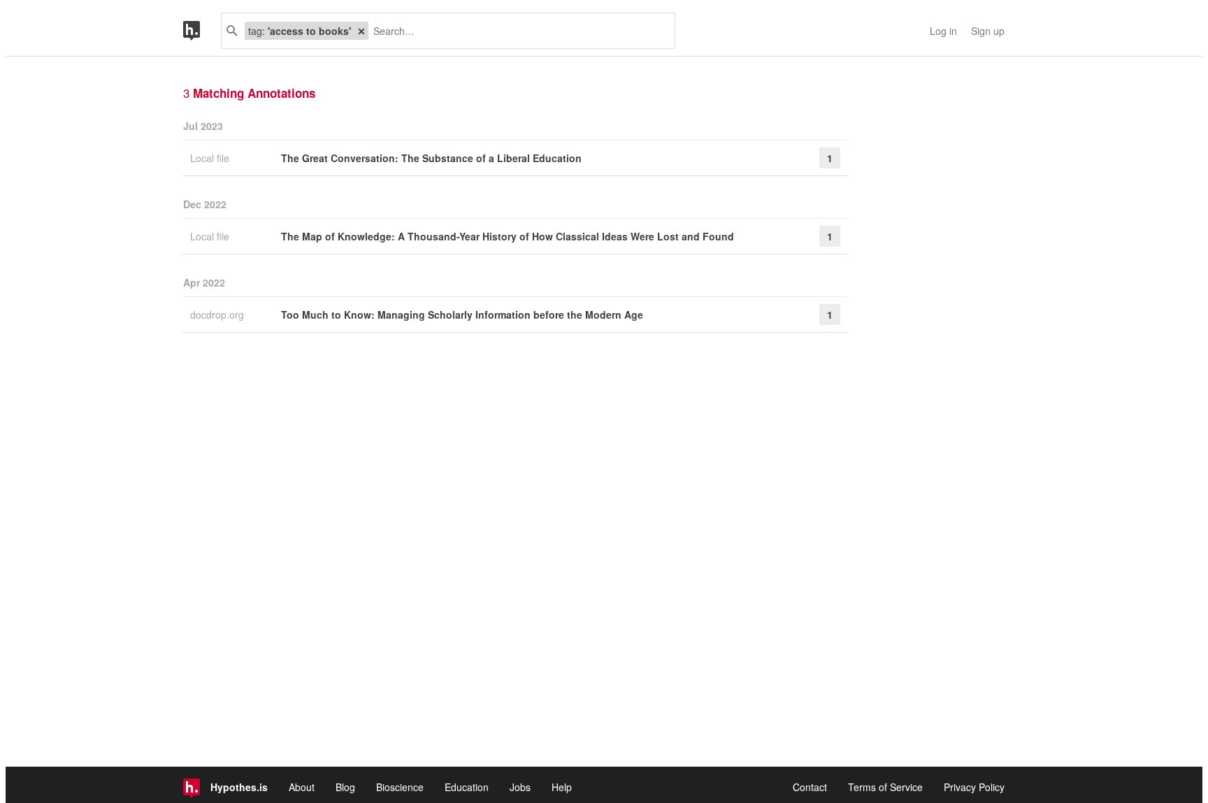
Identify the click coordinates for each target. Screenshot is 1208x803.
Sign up (988, 30)
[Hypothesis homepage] (202, 31)
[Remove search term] (361, 31)
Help (562, 787)
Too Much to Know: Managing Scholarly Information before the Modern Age (462, 314)
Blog (345, 787)
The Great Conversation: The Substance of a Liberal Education (431, 158)
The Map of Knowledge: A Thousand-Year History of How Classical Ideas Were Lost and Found (507, 236)
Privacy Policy (974, 787)
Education (467, 787)
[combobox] (516, 30)
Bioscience (400, 787)
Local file (211, 158)
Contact (810, 787)
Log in (943, 30)
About (302, 787)
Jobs (520, 787)
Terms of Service (885, 787)
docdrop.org (218, 314)
